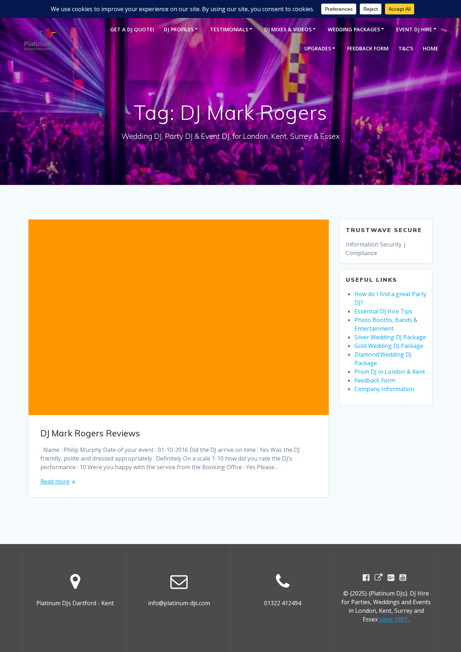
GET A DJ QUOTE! (132, 29)
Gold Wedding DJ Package (389, 346)
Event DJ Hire (414, 29)
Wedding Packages (354, 29)
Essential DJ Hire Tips (383, 311)
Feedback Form (368, 48)
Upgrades (317, 48)
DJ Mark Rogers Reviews (90, 433)
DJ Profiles (179, 29)
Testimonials (229, 29)
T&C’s (405, 48)
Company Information (384, 389)
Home (430, 48)
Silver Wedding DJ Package (390, 337)
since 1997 (394, 619)
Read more (55, 481)
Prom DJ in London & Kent (389, 372)
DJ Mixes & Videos (288, 29)
